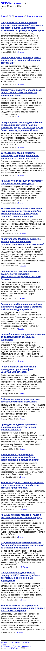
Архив (17, 642)
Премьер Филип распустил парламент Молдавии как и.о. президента (22, 182)
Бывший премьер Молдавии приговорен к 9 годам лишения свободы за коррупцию (23, 337)
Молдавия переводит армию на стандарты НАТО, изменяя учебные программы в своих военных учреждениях (20, 576)
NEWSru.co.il (6, 646)
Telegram (4, 644)
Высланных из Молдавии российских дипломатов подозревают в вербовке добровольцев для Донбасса (21, 307)
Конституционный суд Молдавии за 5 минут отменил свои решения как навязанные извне (21, 92)
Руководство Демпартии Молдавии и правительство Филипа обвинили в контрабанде (21, 60)
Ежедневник (26, 642)
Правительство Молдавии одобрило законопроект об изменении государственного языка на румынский (22, 241)
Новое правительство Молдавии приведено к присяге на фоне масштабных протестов (19, 369)
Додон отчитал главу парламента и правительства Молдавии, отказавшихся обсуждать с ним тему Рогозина (21, 275)
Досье (11, 642)
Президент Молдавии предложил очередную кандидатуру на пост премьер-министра (19, 427)
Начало (4, 642)
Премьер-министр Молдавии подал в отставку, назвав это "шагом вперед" (21, 516)
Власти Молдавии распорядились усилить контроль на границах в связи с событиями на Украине (23, 608)
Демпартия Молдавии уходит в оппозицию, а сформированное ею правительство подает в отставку (20, 155)
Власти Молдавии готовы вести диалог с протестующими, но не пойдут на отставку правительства (22, 485)
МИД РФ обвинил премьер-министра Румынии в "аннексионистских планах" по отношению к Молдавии (22, 545)
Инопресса (26, 646)
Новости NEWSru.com (11, 648)
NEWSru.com (11, 3)
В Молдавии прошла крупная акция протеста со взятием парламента (20, 400)
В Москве (16, 646)
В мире (21, 52)
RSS (34, 642)
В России (24, 567)
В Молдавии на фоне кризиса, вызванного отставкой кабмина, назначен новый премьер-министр (20, 457)
